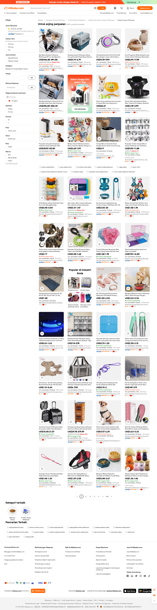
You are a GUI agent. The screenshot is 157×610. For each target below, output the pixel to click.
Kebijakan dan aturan (41, 572)
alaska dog (131, 532)
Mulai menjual (131, 556)
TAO (95, 600)
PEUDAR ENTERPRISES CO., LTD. (50, 485)
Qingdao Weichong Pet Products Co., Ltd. (108, 260)
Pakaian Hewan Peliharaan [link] (126, 20)
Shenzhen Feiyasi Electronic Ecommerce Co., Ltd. (137, 304)
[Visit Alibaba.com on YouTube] (145, 576)
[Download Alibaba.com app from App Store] (129, 591)
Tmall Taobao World (68, 600)
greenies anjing (38, 532)
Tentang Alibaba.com (11, 547)
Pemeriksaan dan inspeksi (43, 568)
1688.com (56, 600)
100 (107, 496)
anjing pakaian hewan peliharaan (79, 527)
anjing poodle (30, 537)
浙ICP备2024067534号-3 (133, 607)
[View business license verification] (98, 607)
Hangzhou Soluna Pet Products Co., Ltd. (137, 110)
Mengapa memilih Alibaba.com (14, 552)
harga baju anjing (116, 532)
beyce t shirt (136, 167)
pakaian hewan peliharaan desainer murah (54, 172)
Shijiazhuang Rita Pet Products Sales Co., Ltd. (137, 214)
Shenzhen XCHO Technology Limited (108, 64)
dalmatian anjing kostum (122, 527)
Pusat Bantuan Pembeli (103, 552)
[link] (154, 590)
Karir (5, 564)
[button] (95, 8)
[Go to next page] (111, 496)
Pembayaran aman (41, 552)
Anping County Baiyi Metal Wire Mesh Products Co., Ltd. (137, 258)
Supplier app (80, 591)
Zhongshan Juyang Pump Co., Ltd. (136, 159)
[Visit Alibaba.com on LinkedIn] (132, 576)
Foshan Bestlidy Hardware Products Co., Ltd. (51, 68)
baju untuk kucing (99, 532)
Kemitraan (129, 568)
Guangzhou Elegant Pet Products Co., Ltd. (108, 440)
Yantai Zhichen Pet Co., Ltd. (105, 156)
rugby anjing (122, 167)
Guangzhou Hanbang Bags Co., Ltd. (50, 438)
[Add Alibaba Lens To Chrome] (38, 591)
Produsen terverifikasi (72, 552)
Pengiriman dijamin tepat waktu (45, 560)
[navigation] (20, 258)
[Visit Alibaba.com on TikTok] (149, 576)
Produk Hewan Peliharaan (76, 20)
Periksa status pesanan (134, 560)
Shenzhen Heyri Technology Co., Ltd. (51, 348)
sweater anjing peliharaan (105, 167)
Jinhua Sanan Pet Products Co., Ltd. (108, 393)
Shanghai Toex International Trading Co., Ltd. (80, 440)
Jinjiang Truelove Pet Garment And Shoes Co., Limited (108, 212)
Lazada (78, 600)
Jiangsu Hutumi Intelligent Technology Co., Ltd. (137, 436)
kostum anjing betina (48, 167)
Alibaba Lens (16, 591)
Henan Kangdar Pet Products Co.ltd (50, 260)
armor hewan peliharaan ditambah (124, 172)
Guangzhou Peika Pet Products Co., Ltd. (51, 392)
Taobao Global (87, 600)
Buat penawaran (70, 556)
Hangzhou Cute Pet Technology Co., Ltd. (51, 153)
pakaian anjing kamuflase (57, 532)
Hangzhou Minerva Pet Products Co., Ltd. (80, 485)
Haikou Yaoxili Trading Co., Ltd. (77, 216)
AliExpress (48, 600)
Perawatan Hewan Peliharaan (55, 20)
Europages (109, 600)
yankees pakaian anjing (102, 527)
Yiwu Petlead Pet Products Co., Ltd (107, 349)
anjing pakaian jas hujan (16, 527)
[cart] (122, 8)
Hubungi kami (100, 556)
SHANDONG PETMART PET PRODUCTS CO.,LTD (108, 303)
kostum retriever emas (36, 527)
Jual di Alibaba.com (132, 552)
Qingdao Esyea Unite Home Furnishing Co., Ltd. (80, 392)
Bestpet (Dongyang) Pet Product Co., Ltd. (51, 214)
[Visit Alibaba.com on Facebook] (127, 576)
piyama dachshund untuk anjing (18, 532)
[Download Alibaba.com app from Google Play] (145, 591)
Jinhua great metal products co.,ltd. (136, 348)
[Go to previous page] (77, 496)
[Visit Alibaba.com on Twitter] (136, 576)
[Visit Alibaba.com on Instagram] (140, 576)
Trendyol (101, 600)
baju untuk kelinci (14, 537)
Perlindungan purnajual (42, 564)
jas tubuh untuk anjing (84, 167)
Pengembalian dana (102, 564)
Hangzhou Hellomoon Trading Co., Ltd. (80, 154)
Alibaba (40, 20)
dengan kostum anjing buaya (79, 532)
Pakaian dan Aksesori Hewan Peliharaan (101, 20)
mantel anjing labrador (56, 527)
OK (32, 78)
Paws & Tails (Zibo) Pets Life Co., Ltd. (79, 64)
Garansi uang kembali (42, 556)
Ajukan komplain (101, 560)
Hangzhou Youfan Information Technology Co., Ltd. (137, 66)
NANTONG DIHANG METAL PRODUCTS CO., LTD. (51, 303)
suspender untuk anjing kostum (98, 172)
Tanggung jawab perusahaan (13, 560)
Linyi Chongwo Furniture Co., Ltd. (136, 393)
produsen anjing (78, 172)
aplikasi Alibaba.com (114, 591)
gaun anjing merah (66, 167)
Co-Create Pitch (9, 556)
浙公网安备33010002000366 (113, 607)
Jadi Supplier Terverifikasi (134, 564)
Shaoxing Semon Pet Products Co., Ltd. (80, 258)
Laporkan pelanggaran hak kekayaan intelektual (108, 569)
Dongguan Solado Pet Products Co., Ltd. (108, 110)
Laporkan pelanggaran (103, 574)
